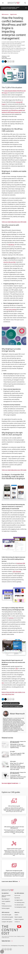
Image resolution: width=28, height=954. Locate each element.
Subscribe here (6, 941)
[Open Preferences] (2, 951)
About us (17, 912)
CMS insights (13, 761)
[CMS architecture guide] (14, 800)
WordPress (11, 244)
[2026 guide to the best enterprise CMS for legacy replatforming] (5, 744)
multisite (11, 618)
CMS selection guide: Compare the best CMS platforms (18, 742)
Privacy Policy (21, 945)
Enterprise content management (12, 706)
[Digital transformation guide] (14, 843)
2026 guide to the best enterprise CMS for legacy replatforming (17, 745)
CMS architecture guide (14, 806)
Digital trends (13, 14)
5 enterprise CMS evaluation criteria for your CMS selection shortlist (18, 776)
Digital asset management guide (14, 870)
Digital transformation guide (14, 848)
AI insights (12, 751)
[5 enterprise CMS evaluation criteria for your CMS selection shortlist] (5, 775)
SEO (3, 683)
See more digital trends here (10, 783)
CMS (16, 668)
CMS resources (5, 14)
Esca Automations (11, 7)
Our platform (5, 893)
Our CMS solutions (19, 893)
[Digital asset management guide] (14, 865)
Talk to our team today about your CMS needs (14, 222)
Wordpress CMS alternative (11, 703)
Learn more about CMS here (10, 881)
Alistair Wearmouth (6, 58)
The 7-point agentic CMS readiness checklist (17, 754)
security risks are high (9, 262)
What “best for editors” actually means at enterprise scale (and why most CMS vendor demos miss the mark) (17, 766)
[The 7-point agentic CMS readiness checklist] (5, 754)
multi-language (17, 571)
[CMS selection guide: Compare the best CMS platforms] (14, 821)
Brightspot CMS (20, 563)
